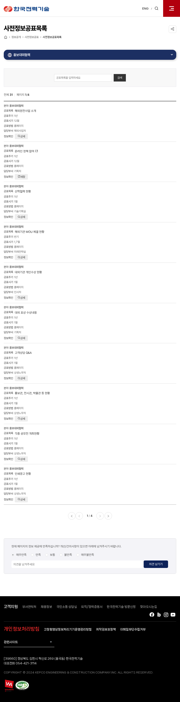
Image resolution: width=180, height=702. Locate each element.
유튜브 (173, 614)
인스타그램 (166, 614)
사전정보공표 (32, 37)
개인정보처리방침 (21, 628)
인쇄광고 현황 (23, 473)
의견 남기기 (156, 564)
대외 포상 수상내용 (26, 312)
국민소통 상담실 (66, 606)
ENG (145, 8)
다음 (100, 516)
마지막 (108, 516)
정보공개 (16, 37)
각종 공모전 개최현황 (27, 433)
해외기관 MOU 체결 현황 (29, 232)
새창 (22, 176)
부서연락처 (29, 606)
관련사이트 (11, 642)
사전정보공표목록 (52, 37)
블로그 (159, 614)
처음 (71, 516)
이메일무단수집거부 (133, 629)
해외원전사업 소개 (25, 111)
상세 (22, 136)
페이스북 (152, 614)
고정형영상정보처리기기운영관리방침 (68, 629)
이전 (79, 516)
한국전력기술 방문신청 (121, 606)
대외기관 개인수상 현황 (28, 272)
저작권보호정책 (106, 629)
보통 (52, 555)
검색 (119, 77)
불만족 (68, 555)
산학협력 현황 (23, 191)
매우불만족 (87, 555)
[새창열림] (9, 685)
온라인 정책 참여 (25, 151)
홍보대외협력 (21, 55)
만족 (38, 555)
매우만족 (21, 555)
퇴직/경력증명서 (91, 606)
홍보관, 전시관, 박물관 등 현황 (32, 393)
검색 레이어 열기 (156, 8)
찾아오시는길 (148, 606)
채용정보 (46, 606)
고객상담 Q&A (23, 353)
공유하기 (172, 29)
